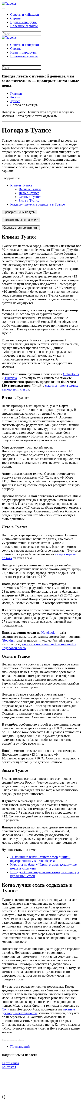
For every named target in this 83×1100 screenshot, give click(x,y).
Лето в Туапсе (29, 193)
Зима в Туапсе (29, 200)
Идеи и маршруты (23, 22)
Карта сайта (10, 1063)
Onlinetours (71, 374)
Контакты (9, 1067)
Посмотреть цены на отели (20, 219)
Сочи (5, 1009)
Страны (15, 18)
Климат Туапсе (21, 185)
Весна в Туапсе (30, 189)
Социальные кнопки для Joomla (13, 1040)
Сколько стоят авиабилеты (20, 227)
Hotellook (48, 632)
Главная (16, 93)
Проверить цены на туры (19, 212)
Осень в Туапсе (30, 197)
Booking (8, 640)
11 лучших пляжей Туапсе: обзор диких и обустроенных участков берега (40, 859)
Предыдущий (20, 1046)
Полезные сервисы (24, 26)
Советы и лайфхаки (24, 14)
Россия (15, 97)
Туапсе (15, 101)
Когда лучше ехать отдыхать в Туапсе (37, 204)
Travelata (10, 378)
